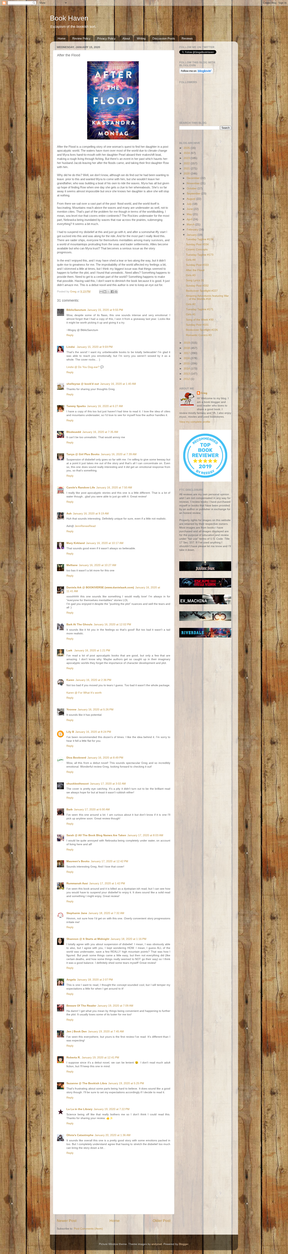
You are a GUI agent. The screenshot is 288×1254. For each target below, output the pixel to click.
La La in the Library (79, 1109)
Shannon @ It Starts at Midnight (87, 939)
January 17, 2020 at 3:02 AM (108, 783)
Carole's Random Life (80, 487)
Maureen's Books (78, 861)
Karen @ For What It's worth (84, 692)
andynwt (156, 1244)
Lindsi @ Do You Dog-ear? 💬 (85, 367)
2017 (187, 353)
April (190, 219)
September (194, 193)
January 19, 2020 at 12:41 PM (100, 1057)
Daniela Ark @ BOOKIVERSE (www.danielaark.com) (100, 587)
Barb (69, 809)
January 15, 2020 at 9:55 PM (105, 309)
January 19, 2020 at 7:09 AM (115, 1005)
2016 (187, 358)
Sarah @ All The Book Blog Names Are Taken (96, 835)
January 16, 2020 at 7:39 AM (119, 454)
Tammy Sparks (76, 406)
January (192, 234)
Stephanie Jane (76, 913)
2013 (187, 373)
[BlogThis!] (105, 292)
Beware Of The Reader (81, 1005)
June (190, 209)
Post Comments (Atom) (88, 1228)
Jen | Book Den (76, 1031)
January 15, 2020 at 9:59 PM (95, 346)
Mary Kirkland (75, 543)
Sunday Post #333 (197, 264)
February (193, 229)
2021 (187, 168)
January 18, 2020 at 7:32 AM (106, 913)
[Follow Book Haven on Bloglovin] (196, 72)
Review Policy (81, 38)
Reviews (187, 38)
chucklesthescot (77, 783)
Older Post (161, 1221)
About (126, 38)
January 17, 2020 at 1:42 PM (107, 883)
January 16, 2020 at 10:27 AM (97, 565)
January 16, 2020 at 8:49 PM (105, 757)
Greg (204, 393)
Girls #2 (191, 304)
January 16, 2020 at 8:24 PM (93, 731)
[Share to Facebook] (112, 292)
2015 (187, 363)
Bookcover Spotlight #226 (202, 329)
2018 (187, 348)
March (191, 224)
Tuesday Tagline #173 (199, 254)
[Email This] (101, 292)
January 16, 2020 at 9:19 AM (91, 513)
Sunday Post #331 (197, 324)
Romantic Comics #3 (199, 335)
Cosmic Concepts (197, 249)
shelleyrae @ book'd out (82, 383)
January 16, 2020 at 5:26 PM (95, 709)
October (192, 188)
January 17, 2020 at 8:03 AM (145, 835)
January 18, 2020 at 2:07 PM (95, 979)
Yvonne (71, 709)
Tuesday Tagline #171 (199, 309)
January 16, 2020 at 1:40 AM (118, 383)
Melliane (72, 565)
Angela (71, 979)
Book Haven (69, 18)
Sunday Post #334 (197, 244)
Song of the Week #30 (200, 319)
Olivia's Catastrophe (79, 1135)
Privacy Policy (106, 38)
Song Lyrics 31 (195, 280)
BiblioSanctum (76, 309)
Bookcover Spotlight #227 (202, 290)
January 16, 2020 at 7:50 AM (114, 487)
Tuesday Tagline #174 (199, 239)
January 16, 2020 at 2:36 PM (93, 680)
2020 (187, 173)
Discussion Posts (163, 38)
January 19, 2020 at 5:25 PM (126, 1083)
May (190, 214)
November (193, 183)
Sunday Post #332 (197, 285)
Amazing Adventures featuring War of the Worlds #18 (207, 297)
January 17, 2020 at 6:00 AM (92, 809)
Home (61, 38)
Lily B (70, 731)
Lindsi (71, 346)
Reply (69, 335)
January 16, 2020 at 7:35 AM (100, 432)
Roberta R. (73, 1057)
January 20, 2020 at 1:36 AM (112, 1135)
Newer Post (66, 1221)
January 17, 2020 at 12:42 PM (109, 861)
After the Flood (195, 270)
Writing (141, 38)
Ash (69, 513)
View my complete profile (194, 421)
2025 (187, 148)
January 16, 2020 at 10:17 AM (104, 543)
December (193, 178)
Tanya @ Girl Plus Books (83, 454)
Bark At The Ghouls (79, 624)
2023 (187, 158)
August (191, 198)
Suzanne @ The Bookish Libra (86, 1083)
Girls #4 (191, 259)
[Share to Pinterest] (116, 292)
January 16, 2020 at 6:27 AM (105, 406)
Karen (70, 680)
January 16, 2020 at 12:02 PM (112, 624)
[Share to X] (108, 292)
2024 (187, 153)
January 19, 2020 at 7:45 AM (106, 1031)
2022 (187, 163)
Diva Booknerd (76, 757)
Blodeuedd (73, 432)
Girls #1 (191, 314)
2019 (187, 342)
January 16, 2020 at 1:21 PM (92, 650)
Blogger (183, 1244)
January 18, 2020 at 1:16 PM (128, 939)
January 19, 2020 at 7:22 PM (112, 1109)
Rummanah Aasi (77, 883)
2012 (187, 379)
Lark (69, 650)
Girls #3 (191, 275)
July (189, 203)
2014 (187, 368)
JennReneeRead (85, 526)
